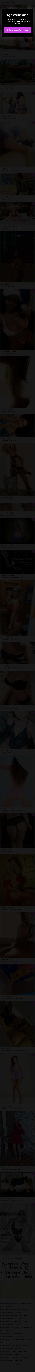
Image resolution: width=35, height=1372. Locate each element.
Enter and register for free (17, 30)
